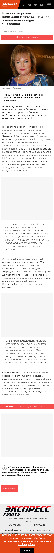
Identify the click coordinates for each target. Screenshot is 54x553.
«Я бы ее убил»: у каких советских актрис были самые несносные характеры (23, 97)
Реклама (39, 525)
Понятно (27, 550)
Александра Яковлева (30, 407)
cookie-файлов (26, 544)
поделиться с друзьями (28, 37)
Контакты (15, 525)
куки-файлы (12, 530)
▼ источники (9, 488)
